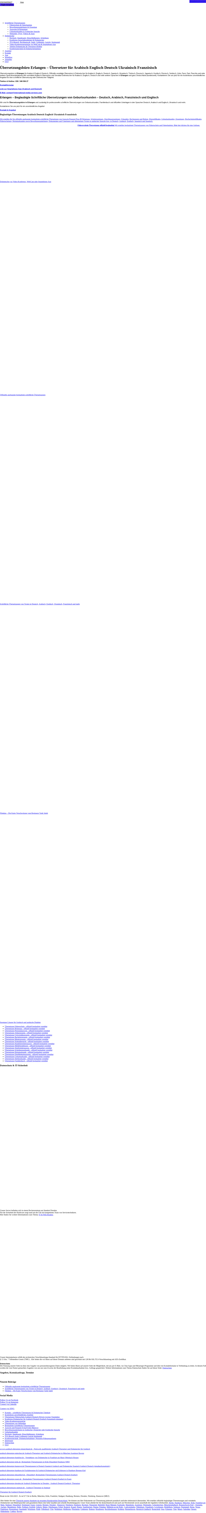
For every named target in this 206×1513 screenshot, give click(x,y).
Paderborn (4, 1509)
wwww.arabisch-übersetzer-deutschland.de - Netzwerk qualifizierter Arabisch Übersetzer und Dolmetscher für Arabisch (45, 1449)
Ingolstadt (23, 1509)
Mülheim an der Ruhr (115, 1507)
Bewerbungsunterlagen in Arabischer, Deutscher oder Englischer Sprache (32, 1430)
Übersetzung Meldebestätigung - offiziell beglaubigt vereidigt (28, 1046)
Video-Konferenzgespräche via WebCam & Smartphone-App (33, 44)
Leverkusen (158, 1507)
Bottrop (92, 1509)
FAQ (7, 62)
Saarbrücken (87, 1507)
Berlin (171, 1503)
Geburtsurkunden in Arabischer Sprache (25, 31)
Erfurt (60, 1507)
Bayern (19, 1511)
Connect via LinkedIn (8, 1404)
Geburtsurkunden (11, 1432)
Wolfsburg (58, 1509)
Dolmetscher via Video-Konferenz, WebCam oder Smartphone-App (25, 182)
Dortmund (26, 1505)
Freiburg (25, 1507)
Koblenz (121, 1509)
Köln (193, 1503)
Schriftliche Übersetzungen (15, 23)
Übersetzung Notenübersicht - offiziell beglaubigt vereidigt (27, 1042)
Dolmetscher (9, 36)
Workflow (8, 57)
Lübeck (39, 1507)
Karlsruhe (121, 1505)
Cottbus (13, 1511)
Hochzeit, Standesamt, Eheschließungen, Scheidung (29, 38)
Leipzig (39, 1505)
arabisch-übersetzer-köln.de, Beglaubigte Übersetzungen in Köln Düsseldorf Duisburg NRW (35, 1462)
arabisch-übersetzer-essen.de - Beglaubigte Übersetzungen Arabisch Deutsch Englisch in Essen (35, 1479)
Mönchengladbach (171, 1505)
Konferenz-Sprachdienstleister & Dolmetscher (27, 40)
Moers (180, 1509)
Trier (175, 1509)
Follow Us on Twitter (8, 1406)
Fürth (38, 1509)
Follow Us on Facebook (9, 1400)
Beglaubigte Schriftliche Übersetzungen (20, 1426)
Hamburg (178, 1503)
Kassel (73, 1507)
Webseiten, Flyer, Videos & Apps (22, 34)
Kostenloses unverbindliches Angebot (19, 1415)
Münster (113, 1505)
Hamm (95, 1507)
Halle (19, 1507)
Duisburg (77, 1505)
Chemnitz (198, 1505)
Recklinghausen (111, 1509)
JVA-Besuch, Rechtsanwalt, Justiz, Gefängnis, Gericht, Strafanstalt (35, 42)
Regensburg (13, 1509)
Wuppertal (93, 1505)
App (22, 2)
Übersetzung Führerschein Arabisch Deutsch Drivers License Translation (32, 1417)
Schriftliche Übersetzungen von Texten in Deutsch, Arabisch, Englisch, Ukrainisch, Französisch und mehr (40, 604)
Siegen (193, 1509)
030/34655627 (6, 2)
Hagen (79, 1507)
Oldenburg (140, 1507)
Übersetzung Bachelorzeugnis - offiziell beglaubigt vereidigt (27, 1037)
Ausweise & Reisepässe (19, 29)
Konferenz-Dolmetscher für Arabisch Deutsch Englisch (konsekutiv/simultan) (34, 1419)
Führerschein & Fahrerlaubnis (21, 25)
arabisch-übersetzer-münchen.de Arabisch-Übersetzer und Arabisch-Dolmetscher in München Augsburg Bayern (42, 1453)
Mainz (45, 1507)
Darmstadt (185, 1507)
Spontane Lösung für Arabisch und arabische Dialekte (20, 1022)
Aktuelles (8, 59)
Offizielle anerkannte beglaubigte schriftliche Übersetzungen (22, 395)
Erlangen (168, 1509)
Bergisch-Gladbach (143, 1509)
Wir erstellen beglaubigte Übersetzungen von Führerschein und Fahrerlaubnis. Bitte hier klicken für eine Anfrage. (139, 125)
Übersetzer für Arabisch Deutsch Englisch (16, 1492)
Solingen (176, 1507)
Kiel (191, 1505)
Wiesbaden (147, 1505)
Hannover (61, 1505)
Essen (33, 1505)
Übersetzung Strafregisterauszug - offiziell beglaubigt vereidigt (28, 1048)
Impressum (9, 1441)
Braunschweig (184, 1505)
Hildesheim (4, 1511)
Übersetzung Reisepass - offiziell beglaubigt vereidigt (25, 1029)
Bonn (108, 1505)
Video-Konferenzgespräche (15, 1421)
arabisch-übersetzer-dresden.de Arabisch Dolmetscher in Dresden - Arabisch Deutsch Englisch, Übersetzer (40, 1483)
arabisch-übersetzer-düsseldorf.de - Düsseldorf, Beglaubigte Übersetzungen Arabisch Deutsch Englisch (38, 1475)
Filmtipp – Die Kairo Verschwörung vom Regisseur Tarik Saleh (24, 813)
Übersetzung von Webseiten (15, 1423)
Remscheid (156, 1509)
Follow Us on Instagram (9, 1402)
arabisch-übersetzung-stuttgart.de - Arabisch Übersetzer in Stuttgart (25, 1488)
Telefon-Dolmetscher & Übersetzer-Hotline (26, 47)
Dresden (52, 1505)
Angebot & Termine (7, 1377)
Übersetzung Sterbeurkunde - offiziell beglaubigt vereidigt (26, 1059)
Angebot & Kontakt (198, 1)
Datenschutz (167, 1368)
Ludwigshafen (129, 1507)
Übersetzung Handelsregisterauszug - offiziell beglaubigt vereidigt (29, 1044)
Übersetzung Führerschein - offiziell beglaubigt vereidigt (26, 1026)
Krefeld (32, 1507)
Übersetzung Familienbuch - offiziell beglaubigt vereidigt (26, 1061)
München (186, 1503)
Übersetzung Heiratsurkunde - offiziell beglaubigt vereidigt (27, 1052)
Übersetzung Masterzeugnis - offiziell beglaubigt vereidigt (26, 1039)
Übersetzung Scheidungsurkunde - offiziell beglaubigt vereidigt (28, 1050)
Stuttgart (8, 1505)
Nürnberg (69, 1505)
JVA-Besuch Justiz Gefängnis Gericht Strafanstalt (23, 1436)
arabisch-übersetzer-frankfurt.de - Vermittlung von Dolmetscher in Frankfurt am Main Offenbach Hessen (39, 1458)
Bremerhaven (130, 1509)
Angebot (8, 51)
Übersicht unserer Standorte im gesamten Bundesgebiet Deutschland (41, 1501)
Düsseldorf (17, 1505)
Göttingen (84, 1509)
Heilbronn (67, 1509)
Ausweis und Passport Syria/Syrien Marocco (21, 1428)
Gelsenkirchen (157, 1505)
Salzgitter (186, 1509)
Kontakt (8, 53)
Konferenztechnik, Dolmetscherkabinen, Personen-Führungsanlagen (30, 1438)
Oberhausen (52, 1507)
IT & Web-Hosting (46, 1215)
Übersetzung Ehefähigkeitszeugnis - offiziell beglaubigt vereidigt (29, 1054)
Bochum (85, 1505)
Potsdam (102, 1507)
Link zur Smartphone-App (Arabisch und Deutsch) (21, 89)
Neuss (197, 1507)
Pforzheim (76, 1509)
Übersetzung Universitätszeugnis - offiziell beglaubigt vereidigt (28, 1035)
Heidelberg (168, 1507)
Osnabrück (149, 1507)
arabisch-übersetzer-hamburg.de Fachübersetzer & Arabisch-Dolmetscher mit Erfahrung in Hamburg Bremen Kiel (43, 1470)
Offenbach (45, 1509)
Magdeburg (11, 1507)
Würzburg (31, 1509)
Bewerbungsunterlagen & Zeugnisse (23, 27)
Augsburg (138, 1505)
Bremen (46, 1505)
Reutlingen (100, 1509)
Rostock (67, 1507)
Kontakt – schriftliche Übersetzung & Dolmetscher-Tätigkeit (27, 1413)
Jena (162, 1509)
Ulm (51, 1509)
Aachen (3, 1507)
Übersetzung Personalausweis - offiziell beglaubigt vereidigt (27, 1031)
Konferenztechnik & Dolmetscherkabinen (25, 49)
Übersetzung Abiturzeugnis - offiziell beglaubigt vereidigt (26, 1033)
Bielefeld (101, 1505)
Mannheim (130, 1505)
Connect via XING (7, 1409)
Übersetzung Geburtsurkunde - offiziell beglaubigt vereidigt (27, 1057)
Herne (192, 1507)
